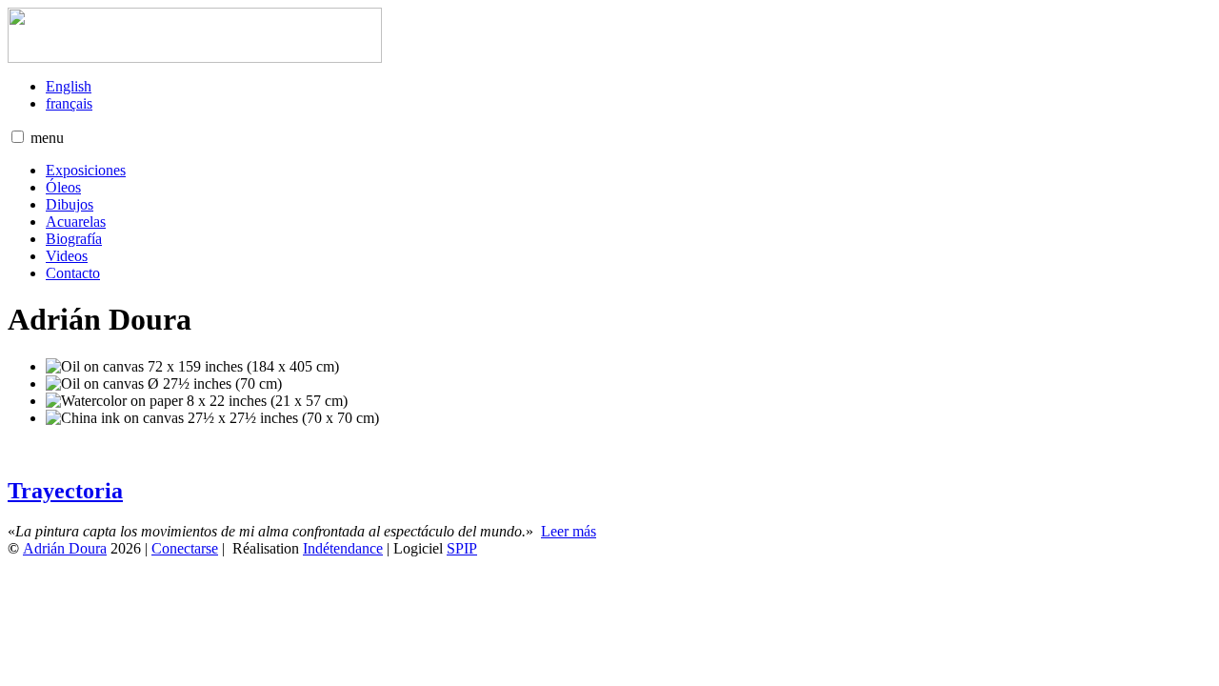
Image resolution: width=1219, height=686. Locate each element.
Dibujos (69, 204)
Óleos (63, 187)
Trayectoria (65, 490)
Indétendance (343, 548)
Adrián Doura (65, 548)
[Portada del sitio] (195, 58)
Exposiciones (86, 170)
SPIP (462, 548)
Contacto (73, 273)
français (69, 103)
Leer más (568, 531)
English (68, 86)
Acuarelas (76, 221)
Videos (67, 256)
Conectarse (184, 548)
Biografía (74, 239)
